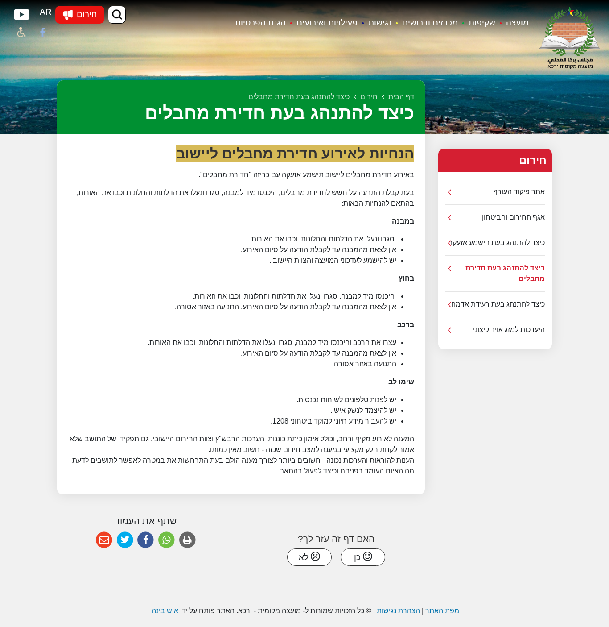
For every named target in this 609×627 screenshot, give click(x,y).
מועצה (517, 22)
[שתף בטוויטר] (125, 540)
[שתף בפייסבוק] (145, 540)
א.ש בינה (164, 611)
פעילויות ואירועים (327, 22)
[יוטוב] (21, 15)
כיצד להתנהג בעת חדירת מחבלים (505, 273)
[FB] (43, 33)
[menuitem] (512, 23)
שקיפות (482, 22)
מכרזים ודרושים (430, 22)
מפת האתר (442, 611)
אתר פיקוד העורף (519, 191)
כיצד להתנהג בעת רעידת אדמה (498, 304)
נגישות (379, 22)
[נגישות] (21, 33)
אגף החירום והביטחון (513, 217)
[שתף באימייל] (104, 540)
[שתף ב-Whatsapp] (166, 540)
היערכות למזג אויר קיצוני (509, 329)
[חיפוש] (117, 15)
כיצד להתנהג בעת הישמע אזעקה (496, 242)
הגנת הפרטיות (260, 22)
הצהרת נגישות (398, 611)
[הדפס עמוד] (187, 540)
